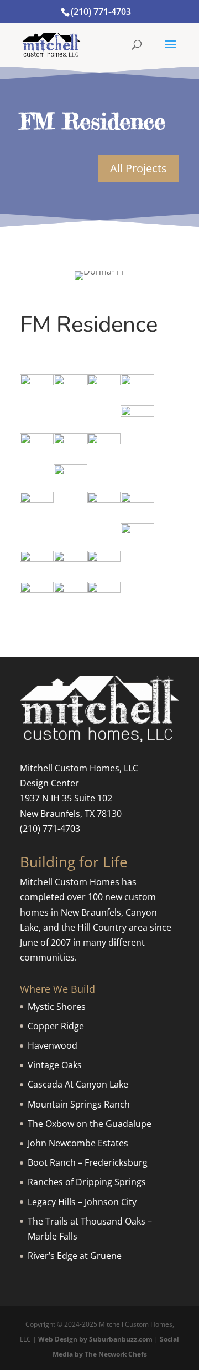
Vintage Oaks (55, 1065)
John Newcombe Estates (78, 1143)
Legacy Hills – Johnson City (82, 1202)
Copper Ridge (56, 1026)
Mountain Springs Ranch (79, 1104)
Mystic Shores (57, 1007)
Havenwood (52, 1045)
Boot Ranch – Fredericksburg (88, 1162)
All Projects (138, 168)
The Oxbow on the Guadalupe (89, 1124)
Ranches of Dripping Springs (87, 1182)
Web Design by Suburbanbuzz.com (95, 1339)
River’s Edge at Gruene (75, 1256)
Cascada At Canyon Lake (78, 1084)
